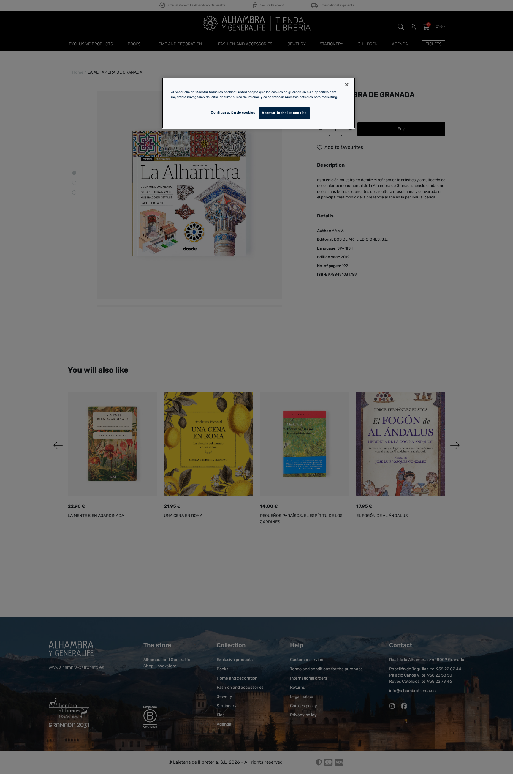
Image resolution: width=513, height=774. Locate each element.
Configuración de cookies (233, 112)
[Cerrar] (346, 84)
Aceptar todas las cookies (284, 113)
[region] (258, 103)
